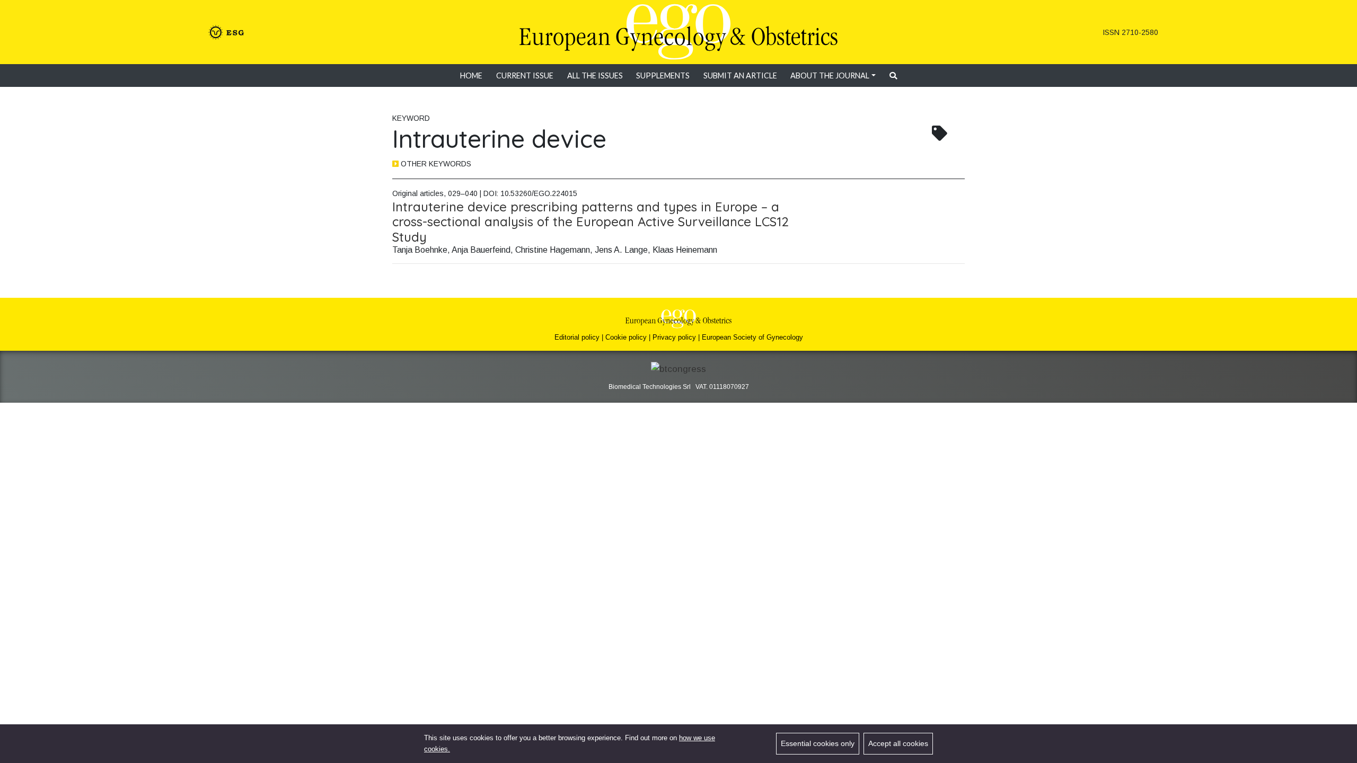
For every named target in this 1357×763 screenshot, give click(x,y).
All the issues (595, 75)
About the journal (829, 75)
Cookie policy (626, 337)
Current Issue (524, 75)
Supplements (663, 75)
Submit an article (740, 75)
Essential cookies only (817, 743)
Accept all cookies (898, 743)
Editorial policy (577, 337)
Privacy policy (674, 337)
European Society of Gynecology (752, 337)
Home (471, 75)
